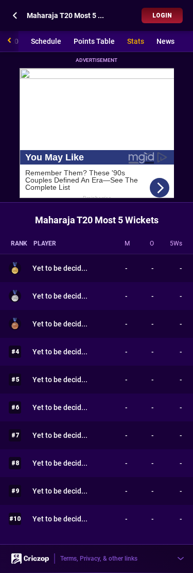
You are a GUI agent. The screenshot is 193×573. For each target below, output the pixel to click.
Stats (135, 41)
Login (162, 15)
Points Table (94, 41)
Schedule (46, 41)
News (165, 41)
